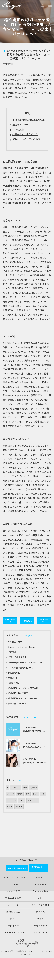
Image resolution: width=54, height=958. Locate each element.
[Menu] (49, 5)
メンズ (9, 806)
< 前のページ (10, 620)
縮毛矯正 (33, 787)
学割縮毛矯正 (14, 672)
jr (7, 787)
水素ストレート (15, 677)
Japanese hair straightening (22, 647)
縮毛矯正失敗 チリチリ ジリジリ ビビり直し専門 (27, 698)
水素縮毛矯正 (14, 682)
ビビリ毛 (12, 652)
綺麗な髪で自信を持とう (25, 134)
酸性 (27, 794)
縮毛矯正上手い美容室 (18, 693)
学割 (43, 794)
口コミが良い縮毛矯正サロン (21, 667)
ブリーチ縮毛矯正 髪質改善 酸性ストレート (27, 662)
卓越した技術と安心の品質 (26, 139)
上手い (21, 800)
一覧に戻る (27, 620)
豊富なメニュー (20, 124)
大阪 (25, 787)
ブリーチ (10, 794)
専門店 (19, 794)
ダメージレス (33, 800)
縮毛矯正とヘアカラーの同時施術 (23, 688)
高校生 (35, 794)
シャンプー (15, 787)
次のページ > (44, 620)
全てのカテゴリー (16, 641)
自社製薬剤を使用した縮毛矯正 (28, 119)
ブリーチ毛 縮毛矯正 (17, 657)
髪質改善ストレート (17, 703)
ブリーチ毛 (11, 800)
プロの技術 (18, 129)
